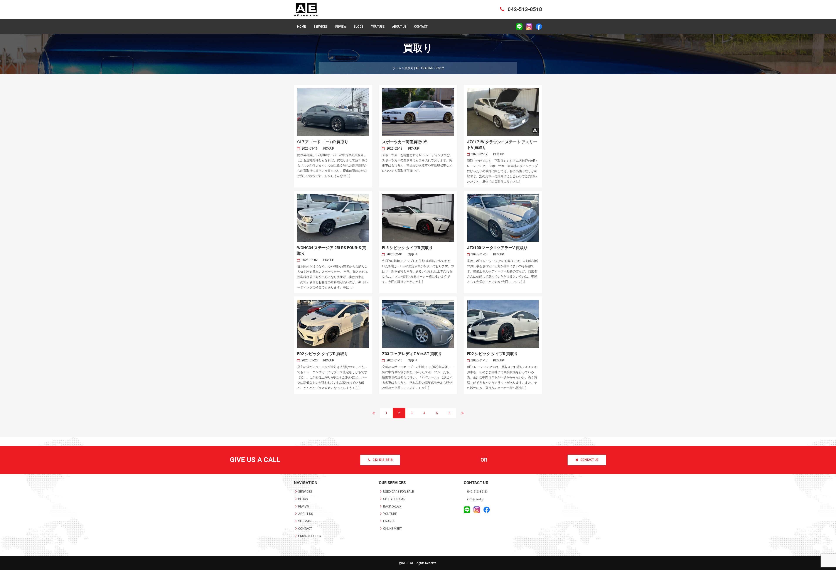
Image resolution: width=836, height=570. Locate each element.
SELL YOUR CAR (394, 499)
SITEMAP (304, 521)
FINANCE (389, 521)
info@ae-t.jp (475, 499)
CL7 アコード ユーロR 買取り (322, 142)
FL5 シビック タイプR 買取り (407, 247)
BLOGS (359, 26)
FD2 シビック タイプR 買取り (322, 353)
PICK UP (328, 148)
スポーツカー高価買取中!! (404, 142)
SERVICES (321, 26)
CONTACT (421, 26)
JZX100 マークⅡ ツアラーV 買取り (497, 247)
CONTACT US (589, 460)
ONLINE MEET (392, 528)
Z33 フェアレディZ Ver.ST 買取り (412, 353)
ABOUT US (399, 26)
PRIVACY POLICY (310, 536)
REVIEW (340, 26)
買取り (412, 254)
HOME (301, 26)
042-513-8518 (524, 9)
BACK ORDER (392, 506)
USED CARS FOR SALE (398, 491)
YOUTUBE (377, 26)
